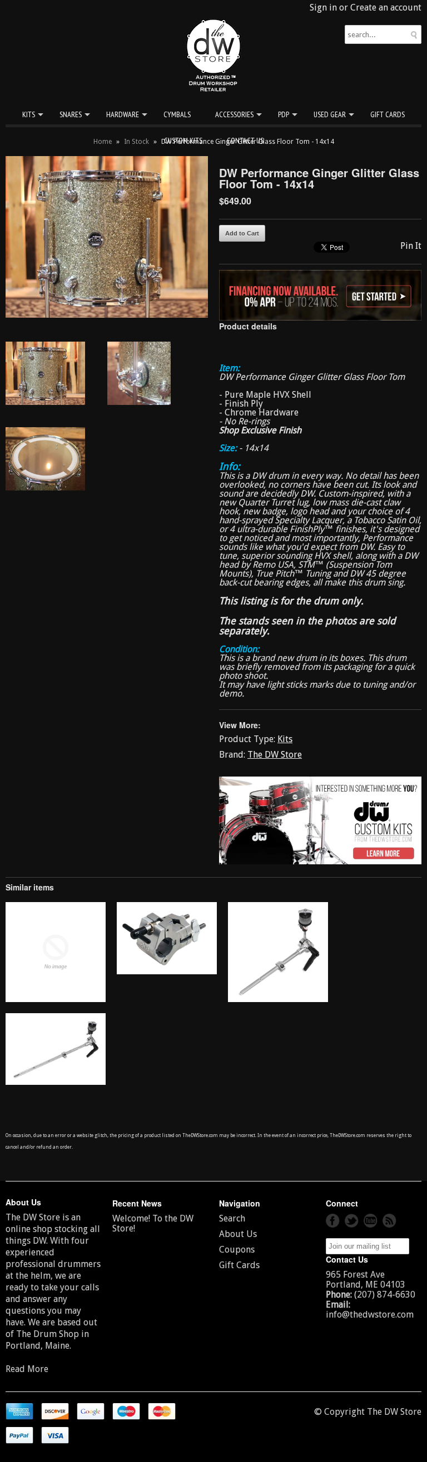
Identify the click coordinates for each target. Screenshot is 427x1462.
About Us (238, 1234)
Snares (70, 114)
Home (102, 142)
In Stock (136, 142)
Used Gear (330, 114)
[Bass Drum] (56, 999)
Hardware (122, 114)
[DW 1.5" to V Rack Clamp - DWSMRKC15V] (167, 971)
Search (232, 1218)
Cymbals (177, 114)
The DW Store (274, 754)
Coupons (237, 1249)
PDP (283, 114)
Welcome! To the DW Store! (152, 1223)
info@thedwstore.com (370, 1314)
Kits (28, 114)
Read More (27, 1369)
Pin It (410, 246)
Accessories (234, 114)
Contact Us (245, 141)
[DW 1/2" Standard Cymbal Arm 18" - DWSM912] (56, 1082)
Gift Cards (387, 114)
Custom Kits (183, 141)
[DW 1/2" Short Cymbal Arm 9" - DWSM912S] (278, 999)
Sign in (323, 7)
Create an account (385, 7)
